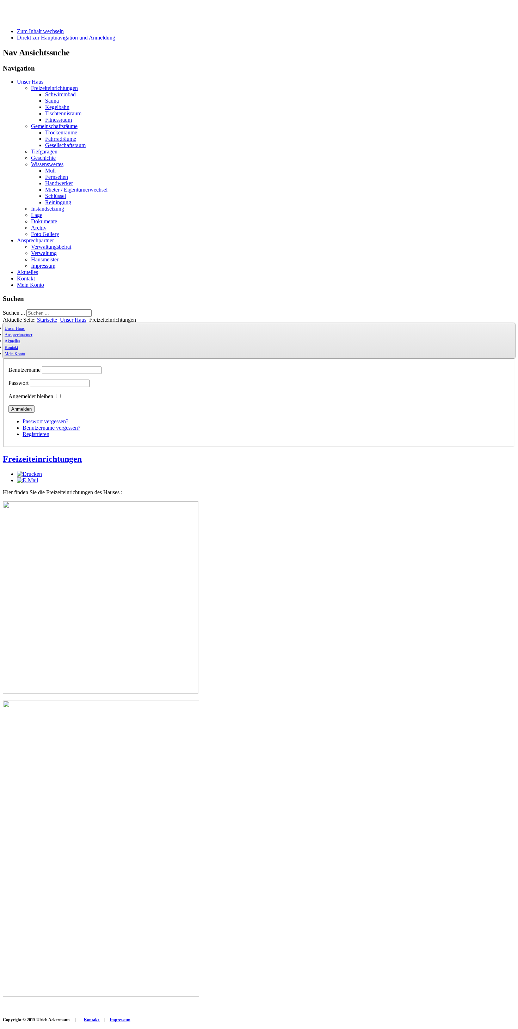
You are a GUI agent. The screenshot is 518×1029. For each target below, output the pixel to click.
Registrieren (36, 434)
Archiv (39, 228)
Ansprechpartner (35, 240)
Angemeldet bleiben (30, 396)
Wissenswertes (47, 164)
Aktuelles (27, 272)
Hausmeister (44, 259)
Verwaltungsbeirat (51, 247)
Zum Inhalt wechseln (40, 31)
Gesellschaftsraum (65, 145)
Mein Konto (30, 285)
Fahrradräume (60, 139)
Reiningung (58, 202)
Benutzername (24, 370)
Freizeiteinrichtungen (54, 88)
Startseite (47, 320)
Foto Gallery (45, 234)
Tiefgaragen (44, 152)
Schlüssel (55, 196)
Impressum (43, 266)
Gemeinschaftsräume (54, 126)
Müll (50, 171)
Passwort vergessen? (45, 421)
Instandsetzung (47, 209)
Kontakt (26, 279)
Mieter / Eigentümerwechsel (76, 190)
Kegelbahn (57, 107)
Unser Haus (30, 82)
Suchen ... (14, 313)
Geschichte (43, 158)
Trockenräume (61, 132)
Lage (36, 215)
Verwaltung (44, 253)
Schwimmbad (60, 94)
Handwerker (59, 183)
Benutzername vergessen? (51, 428)
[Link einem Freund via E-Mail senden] (27, 480)
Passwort (18, 383)
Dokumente (44, 221)
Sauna (52, 101)
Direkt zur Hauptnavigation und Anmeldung (66, 38)
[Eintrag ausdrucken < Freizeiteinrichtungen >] (29, 474)
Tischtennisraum (63, 113)
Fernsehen (56, 177)
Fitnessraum (58, 120)
